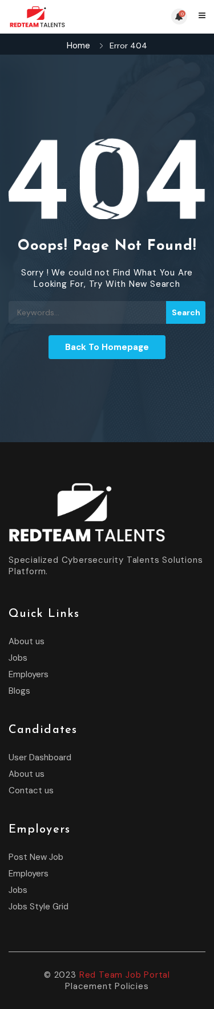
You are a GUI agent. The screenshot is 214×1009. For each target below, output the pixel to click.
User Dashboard (40, 757)
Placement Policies (106, 986)
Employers (29, 674)
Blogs (19, 691)
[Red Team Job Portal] (58, 17)
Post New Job (36, 857)
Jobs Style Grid (38, 906)
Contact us (31, 790)
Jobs (18, 658)
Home (78, 45)
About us (27, 641)
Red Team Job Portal (124, 975)
